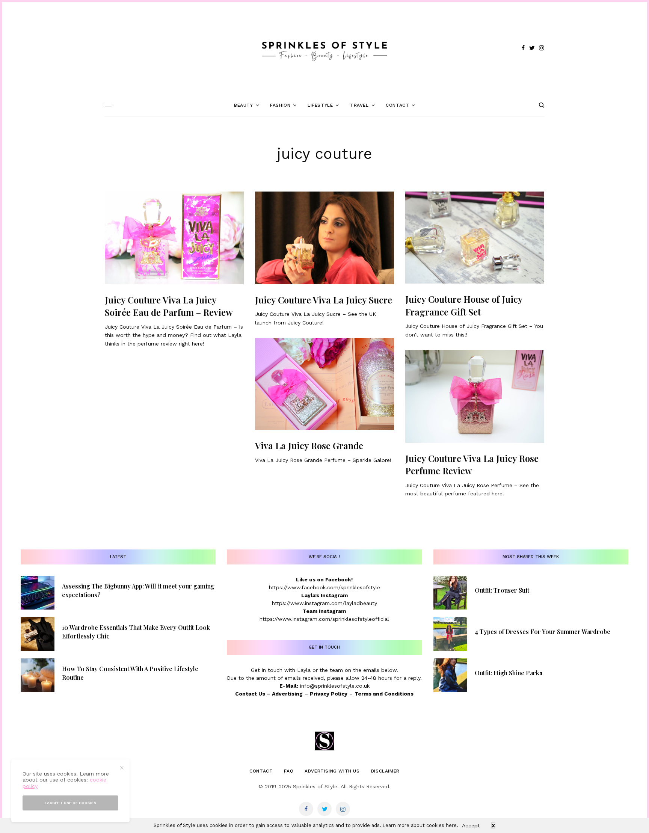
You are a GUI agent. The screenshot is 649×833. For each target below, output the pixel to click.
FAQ (288, 771)
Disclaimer (385, 771)
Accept (471, 825)
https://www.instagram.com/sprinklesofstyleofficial (324, 619)
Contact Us (250, 694)
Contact (261, 771)
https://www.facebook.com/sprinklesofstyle (324, 587)
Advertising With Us (332, 771)
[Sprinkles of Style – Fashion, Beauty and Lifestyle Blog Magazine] (324, 48)
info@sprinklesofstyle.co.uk (335, 686)
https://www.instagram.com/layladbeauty (324, 603)
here (451, 825)
